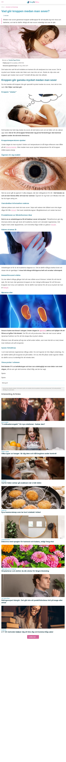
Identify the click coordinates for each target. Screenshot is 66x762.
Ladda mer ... (33, 637)
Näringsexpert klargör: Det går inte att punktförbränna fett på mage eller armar (32, 601)
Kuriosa (3, 481)
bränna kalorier (11, 147)
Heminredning (5, 539)
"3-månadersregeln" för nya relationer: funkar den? (23, 424)
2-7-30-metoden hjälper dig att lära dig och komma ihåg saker (27, 632)
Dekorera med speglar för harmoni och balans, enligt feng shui (27, 542)
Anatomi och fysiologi (12, 7)
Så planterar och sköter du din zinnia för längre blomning (25, 571)
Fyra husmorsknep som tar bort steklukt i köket (21, 512)
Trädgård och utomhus (8, 569)
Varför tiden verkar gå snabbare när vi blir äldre (21, 483)
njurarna (42, 330)
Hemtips (3, 510)
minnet (13, 210)
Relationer (4, 422)
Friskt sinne (5, 451)
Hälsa (2, 7)
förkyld (5, 288)
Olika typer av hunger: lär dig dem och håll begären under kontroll (28, 453)
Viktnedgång (5, 598)
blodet (53, 225)
